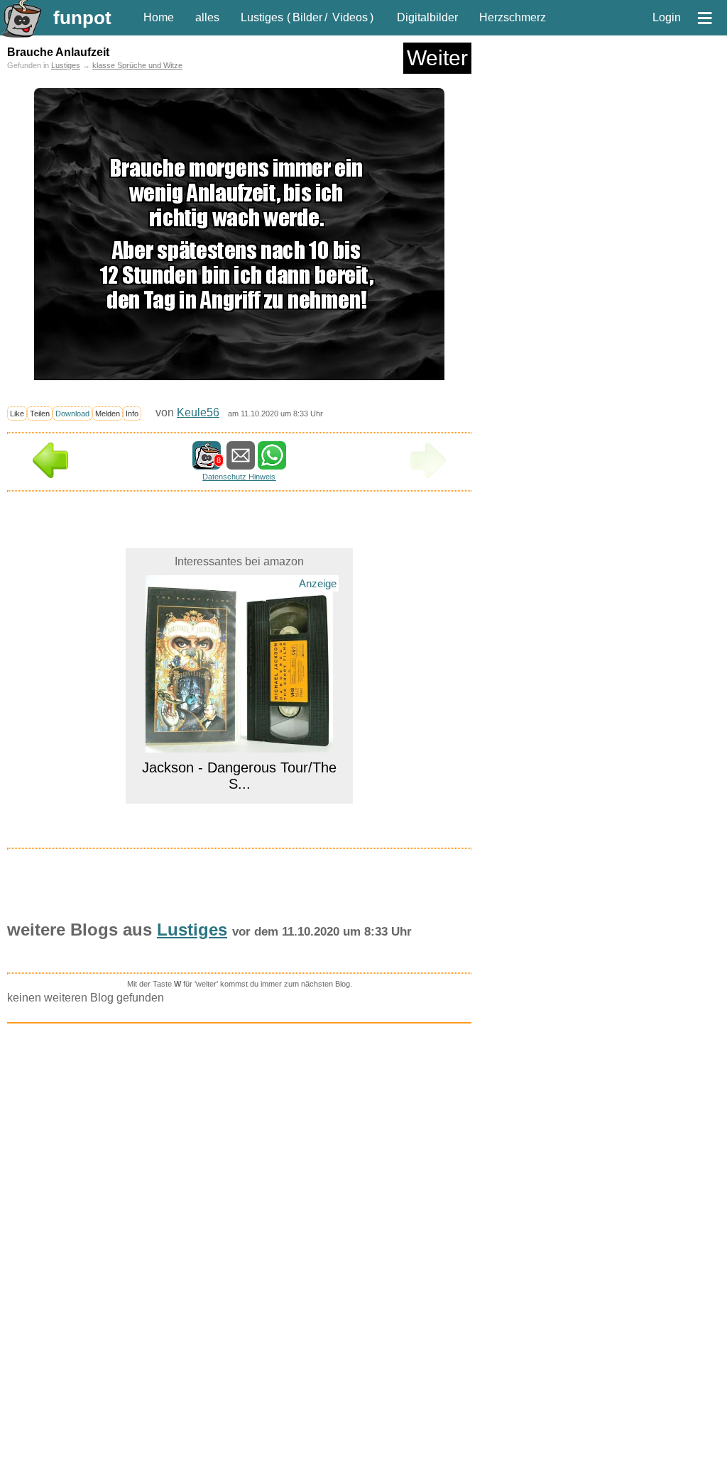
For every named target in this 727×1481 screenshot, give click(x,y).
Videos (350, 17)
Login (666, 17)
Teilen (40, 413)
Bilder (307, 17)
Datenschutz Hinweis (238, 476)
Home (158, 17)
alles (207, 17)
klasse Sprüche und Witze (137, 65)
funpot (82, 18)
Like (17, 413)
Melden (107, 413)
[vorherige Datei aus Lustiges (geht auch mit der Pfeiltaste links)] (50, 474)
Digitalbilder (427, 17)
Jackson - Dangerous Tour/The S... (239, 776)
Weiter (437, 58)
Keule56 (198, 412)
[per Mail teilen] (240, 463)
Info (132, 413)
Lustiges (262, 17)
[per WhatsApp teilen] (272, 463)
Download (72, 413)
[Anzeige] (240, 744)
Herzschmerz (512, 17)
